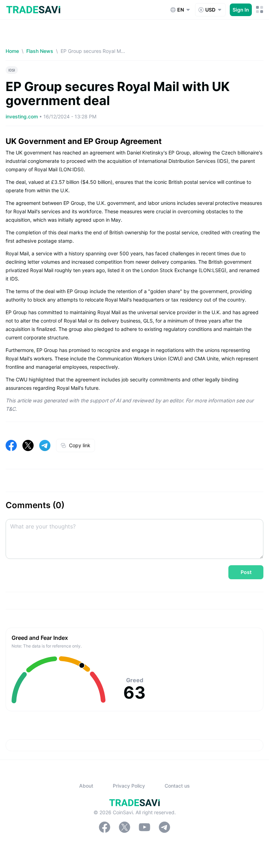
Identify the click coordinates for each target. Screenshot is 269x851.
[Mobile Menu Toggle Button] (259, 9)
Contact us (177, 786)
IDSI (11, 70)
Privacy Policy (129, 786)
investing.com (22, 116)
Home (12, 51)
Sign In (241, 10)
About (86, 786)
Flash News (39, 51)
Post (246, 572)
